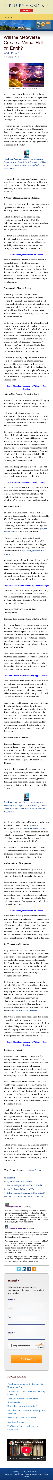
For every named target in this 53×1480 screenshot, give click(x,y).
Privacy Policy (24, 1474)
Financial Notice (36, 1474)
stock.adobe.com (34, 1170)
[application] (26, 1450)
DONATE (26, 10)
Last (9, 1326)
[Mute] (38, 1458)
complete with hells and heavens (24, 1011)
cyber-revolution (14, 1182)
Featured (11, 1178)
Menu (10, 17)
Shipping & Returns (11, 1474)
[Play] (10, 1458)
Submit (26, 1359)
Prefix (10, 1308)
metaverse (27, 1182)
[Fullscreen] (42, 1458)
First (9, 1317)
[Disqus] (26, 1233)
